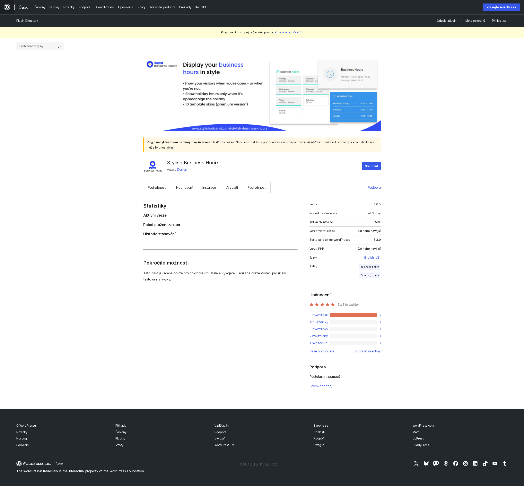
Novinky (21, 432)
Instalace (209, 187)
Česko (59, 464)
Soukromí (22, 445)
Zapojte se (321, 425)
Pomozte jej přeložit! (289, 32)
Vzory (119, 445)
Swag (319, 445)
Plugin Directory (27, 20)
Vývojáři (232, 187)
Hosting (21, 438)
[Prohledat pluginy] (60, 46)
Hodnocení (184, 187)
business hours (369, 266)
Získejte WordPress (501, 7)
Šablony (120, 432)
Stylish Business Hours (193, 163)
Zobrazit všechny (367, 351)
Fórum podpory (320, 386)
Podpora (374, 187)
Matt (416, 432)
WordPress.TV (224, 445)
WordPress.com (423, 425)
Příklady (120, 425)
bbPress (418, 438)
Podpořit (319, 438)
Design (182, 169)
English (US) (372, 257)
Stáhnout (371, 166)
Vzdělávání (222, 425)
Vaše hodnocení (321, 351)
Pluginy (120, 438)
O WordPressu (26, 425)
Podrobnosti (157, 187)
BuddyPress (421, 445)
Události (319, 432)
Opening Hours (370, 275)
